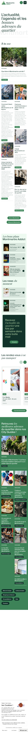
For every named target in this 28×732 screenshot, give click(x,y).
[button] (25, 362)
